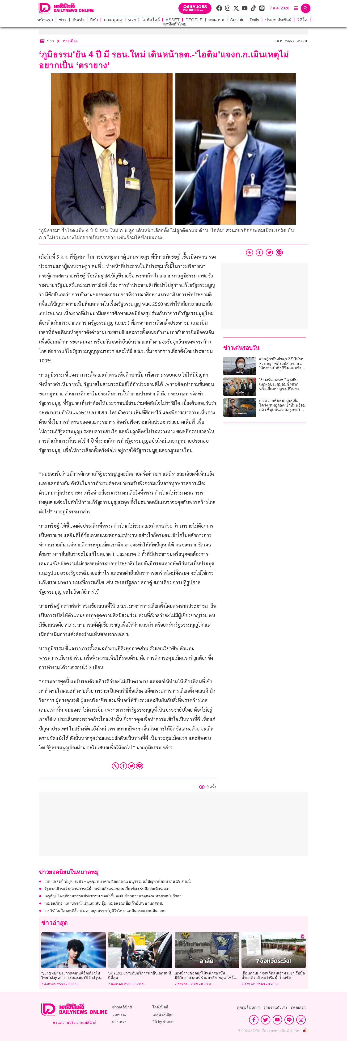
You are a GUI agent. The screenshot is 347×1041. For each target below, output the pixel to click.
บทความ (216, 20)
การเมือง (70, 41)
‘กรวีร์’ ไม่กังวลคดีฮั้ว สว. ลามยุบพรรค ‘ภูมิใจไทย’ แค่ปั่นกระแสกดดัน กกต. (105, 911)
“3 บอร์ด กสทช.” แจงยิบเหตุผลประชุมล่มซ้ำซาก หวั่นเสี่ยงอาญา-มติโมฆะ (279, 384)
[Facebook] (123, 765)
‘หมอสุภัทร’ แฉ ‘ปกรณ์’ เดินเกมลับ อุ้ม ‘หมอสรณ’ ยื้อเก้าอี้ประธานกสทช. (103, 903)
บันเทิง (78, 20)
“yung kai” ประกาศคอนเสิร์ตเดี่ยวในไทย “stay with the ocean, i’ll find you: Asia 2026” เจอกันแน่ (72, 977)
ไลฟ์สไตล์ (151, 20)
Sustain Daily (244, 20)
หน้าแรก (45, 20)
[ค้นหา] (305, 8)
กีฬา (94, 20)
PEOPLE (194, 20)
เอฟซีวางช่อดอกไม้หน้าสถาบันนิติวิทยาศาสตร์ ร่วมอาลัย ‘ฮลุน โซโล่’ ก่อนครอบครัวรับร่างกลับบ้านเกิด (206, 977)
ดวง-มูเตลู (113, 20)
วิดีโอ (302, 20)
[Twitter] (131, 765)
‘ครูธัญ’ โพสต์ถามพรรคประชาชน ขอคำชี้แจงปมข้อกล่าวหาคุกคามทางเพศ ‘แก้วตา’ (113, 896)
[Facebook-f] (253, 1019)
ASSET (173, 20)
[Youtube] (277, 1019)
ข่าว (63, 20)
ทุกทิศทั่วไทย (174, 24)
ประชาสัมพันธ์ (278, 20)
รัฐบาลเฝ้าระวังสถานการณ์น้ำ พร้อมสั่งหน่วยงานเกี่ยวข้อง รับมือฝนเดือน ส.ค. (107, 889)
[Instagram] (301, 1019)
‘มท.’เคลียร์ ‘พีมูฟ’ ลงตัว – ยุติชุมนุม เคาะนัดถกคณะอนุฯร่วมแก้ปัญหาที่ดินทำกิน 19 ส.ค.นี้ (117, 881)
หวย (132, 20)
